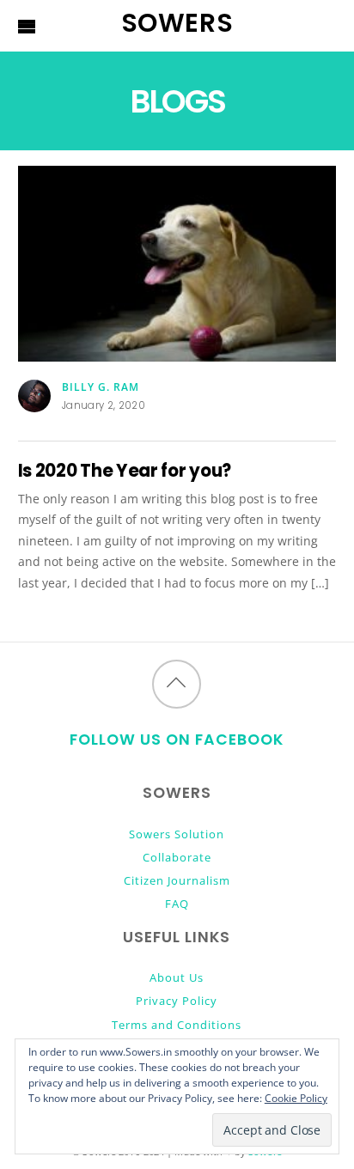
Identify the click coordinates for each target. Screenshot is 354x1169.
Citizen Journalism (177, 880)
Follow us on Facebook (177, 739)
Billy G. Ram (100, 387)
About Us (177, 977)
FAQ (177, 903)
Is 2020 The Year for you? (124, 471)
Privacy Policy (176, 1000)
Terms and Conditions (176, 1024)
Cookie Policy (296, 1098)
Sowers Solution (176, 834)
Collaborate (177, 857)
